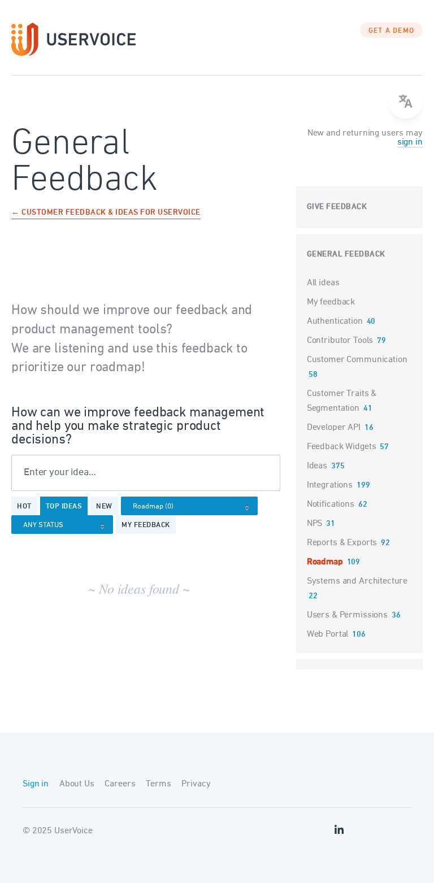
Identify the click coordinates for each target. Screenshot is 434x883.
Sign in (36, 784)
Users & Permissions (347, 615)
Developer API (334, 427)
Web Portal (328, 634)
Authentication (335, 321)
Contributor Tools (340, 340)
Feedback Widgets (341, 446)
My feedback (145, 525)
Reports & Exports (342, 542)
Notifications (330, 504)
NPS (315, 523)
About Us (76, 784)
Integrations (330, 485)
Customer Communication (357, 359)
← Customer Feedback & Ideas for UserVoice (106, 213)
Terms (158, 784)
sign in (410, 142)
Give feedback (337, 207)
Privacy (195, 784)
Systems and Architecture (357, 581)
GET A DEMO (391, 31)
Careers (120, 784)
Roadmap (325, 562)
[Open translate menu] (406, 102)
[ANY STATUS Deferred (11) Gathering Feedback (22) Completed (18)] (65, 525)
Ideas (317, 466)
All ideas (323, 283)
